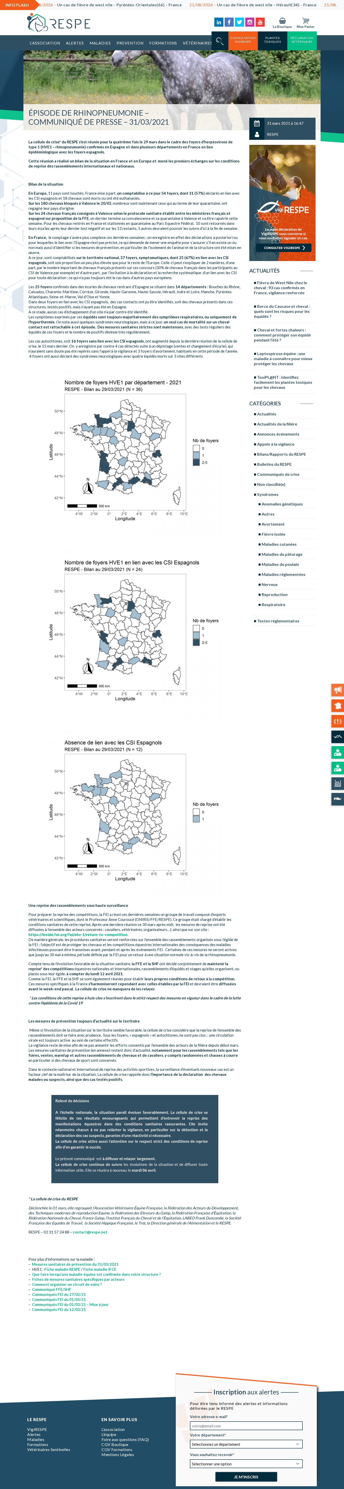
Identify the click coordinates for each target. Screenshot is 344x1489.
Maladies (100, 43)
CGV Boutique (114, 1444)
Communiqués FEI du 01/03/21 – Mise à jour (70, 1304)
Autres (268, 514)
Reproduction (275, 594)
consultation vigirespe (243, 40)
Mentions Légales (117, 1454)
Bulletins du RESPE (274, 464)
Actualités (266, 413)
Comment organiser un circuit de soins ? (67, 1284)
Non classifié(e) (271, 484)
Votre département (207, 1435)
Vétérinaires (198, 43)
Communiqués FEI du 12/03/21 (59, 1309)
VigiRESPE (37, 1429)
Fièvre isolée (273, 534)
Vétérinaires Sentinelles (48, 1449)
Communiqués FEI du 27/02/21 (59, 1294)
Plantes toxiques (272, 40)
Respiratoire (273, 604)
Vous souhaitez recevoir (211, 1454)
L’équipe (108, 1434)
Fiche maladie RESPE (62, 1269)
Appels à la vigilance (275, 444)
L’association (45, 43)
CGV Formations (116, 1449)
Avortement (273, 524)
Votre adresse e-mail (208, 1416)
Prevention (130, 43)
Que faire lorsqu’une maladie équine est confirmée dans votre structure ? (96, 1274)
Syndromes (268, 494)
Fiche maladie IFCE (99, 1269)
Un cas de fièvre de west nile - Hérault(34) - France (201, 4)
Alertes (75, 43)
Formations (163, 43)
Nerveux (270, 584)
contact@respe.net (90, 1232)
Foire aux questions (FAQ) (125, 1439)
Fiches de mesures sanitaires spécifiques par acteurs (78, 1279)
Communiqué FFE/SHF (51, 1289)
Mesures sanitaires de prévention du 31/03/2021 (75, 1264)
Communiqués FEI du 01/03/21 (59, 1299)
